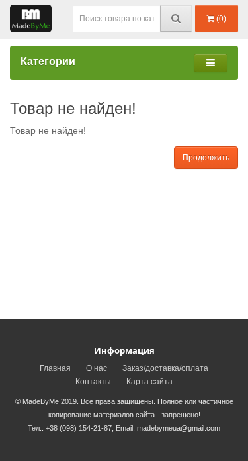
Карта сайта (149, 381)
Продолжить (206, 157)
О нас (96, 368)
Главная (55, 368)
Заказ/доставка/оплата (165, 368)
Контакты (93, 381)
